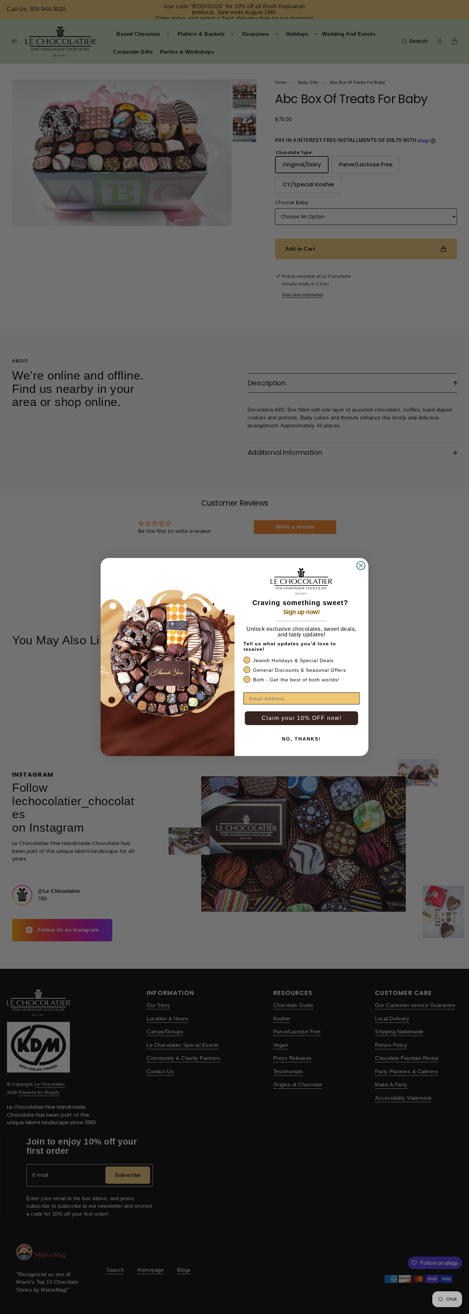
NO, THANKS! (301, 739)
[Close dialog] (361, 565)
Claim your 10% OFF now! (302, 718)
